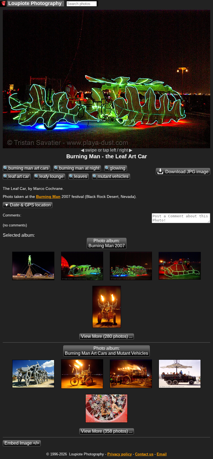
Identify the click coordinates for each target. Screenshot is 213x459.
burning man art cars (28, 168)
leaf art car (18, 176)
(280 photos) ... (106, 336)
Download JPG (186, 171)
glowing (117, 168)
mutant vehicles (113, 176)
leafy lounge (51, 176)
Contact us (144, 454)
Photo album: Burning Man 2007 (106, 243)
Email (162, 454)
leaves (80, 176)
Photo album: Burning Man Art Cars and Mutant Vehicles (106, 351)
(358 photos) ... (106, 431)
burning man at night (79, 168)
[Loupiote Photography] (3, 4)
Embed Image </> (21, 443)
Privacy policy (119, 454)
